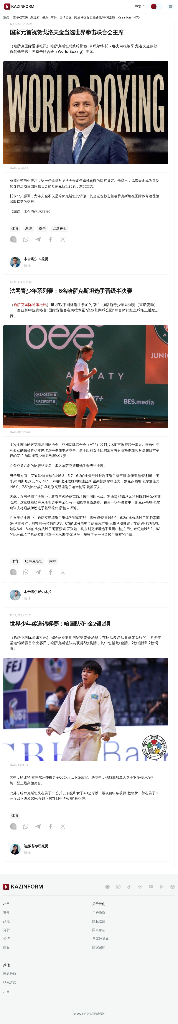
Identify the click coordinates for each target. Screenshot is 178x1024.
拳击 (42, 228)
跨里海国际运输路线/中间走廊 (94, 17)
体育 (15, 228)
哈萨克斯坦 (34, 561)
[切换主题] (156, 6)
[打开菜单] (170, 6)
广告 (6, 991)
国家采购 (98, 947)
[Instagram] (13, 239)
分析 (6, 930)
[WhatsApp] (25, 239)
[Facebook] (50, 239)
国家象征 (98, 930)
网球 (52, 561)
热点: (6, 17)
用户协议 (98, 912)
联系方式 (9, 982)
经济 (6, 939)
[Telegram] (38, 239)
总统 (28, 228)
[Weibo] (140, 887)
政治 (6, 921)
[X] (62, 239)
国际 (6, 947)
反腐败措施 (100, 939)
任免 (45, 17)
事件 (54, 17)
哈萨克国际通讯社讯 (30, 305)
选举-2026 (20, 17)
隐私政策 (98, 921)
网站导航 (9, 974)
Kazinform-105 (129, 17)
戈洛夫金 (59, 228)
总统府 (35, 17)
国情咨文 (65, 17)
